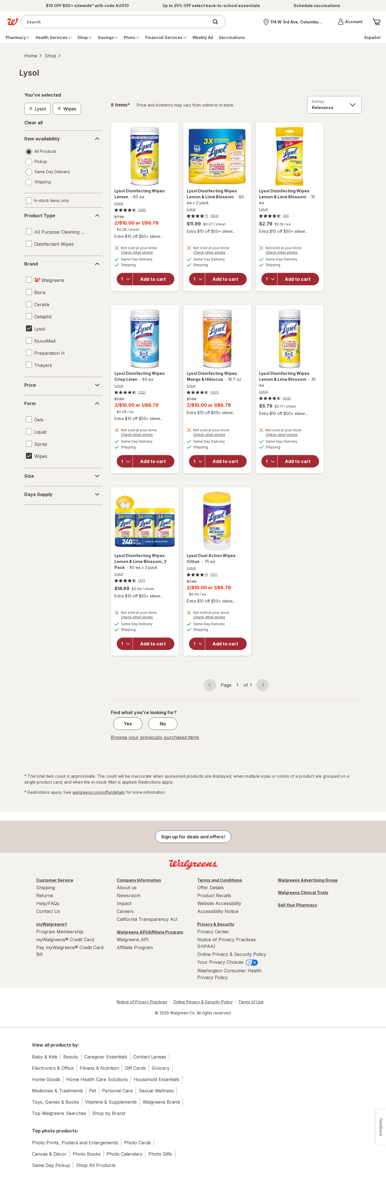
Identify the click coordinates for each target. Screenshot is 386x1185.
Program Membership (59, 931)
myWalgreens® (51, 924)
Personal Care (117, 1090)
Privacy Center (213, 931)
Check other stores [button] (145, 253)
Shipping (45, 887)
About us (126, 887)
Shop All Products (96, 1165)
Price (30, 385)
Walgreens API (133, 939)
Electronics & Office (53, 1068)
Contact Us (48, 911)
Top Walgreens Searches (59, 1113)
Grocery (161, 1068)
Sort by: (318, 101)
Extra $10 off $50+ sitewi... (138, 236)
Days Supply (38, 494)
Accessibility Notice (217, 911)
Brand (31, 264)
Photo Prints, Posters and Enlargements (75, 1142)
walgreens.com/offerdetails (98, 792)
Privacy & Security (215, 924)
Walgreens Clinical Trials (303, 892)
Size (29, 476)
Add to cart (153, 279)
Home (30, 55)
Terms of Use (251, 1001)
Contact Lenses (149, 1057)
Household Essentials (156, 1079)
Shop (50, 55)
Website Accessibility (219, 903)
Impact (124, 903)
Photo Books (87, 1154)
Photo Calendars (124, 1154)
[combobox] (116, 21)
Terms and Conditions (219, 880)
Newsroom (128, 895)
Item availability (42, 139)
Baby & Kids (44, 1057)
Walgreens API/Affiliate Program (150, 932)
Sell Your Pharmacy (297, 905)
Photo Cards (137, 1142)
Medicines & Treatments (57, 1090)
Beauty (70, 1057)
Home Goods (46, 1079)
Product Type (39, 215)
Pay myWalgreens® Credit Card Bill (69, 951)
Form (30, 403)
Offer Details (210, 887)
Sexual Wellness (156, 1090)
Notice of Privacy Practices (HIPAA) (226, 943)
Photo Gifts (160, 1154)
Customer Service (54, 880)
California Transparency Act (147, 919)
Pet (92, 1090)
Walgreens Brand (161, 1102)
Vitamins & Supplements (111, 1102)
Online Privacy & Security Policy (231, 954)
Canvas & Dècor (49, 1154)
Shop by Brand (108, 1113)
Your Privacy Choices (221, 962)
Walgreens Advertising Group (308, 880)
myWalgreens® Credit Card (65, 939)
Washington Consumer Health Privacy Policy (229, 974)
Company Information (139, 880)
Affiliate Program (135, 947)
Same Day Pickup (51, 1165)
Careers (125, 911)
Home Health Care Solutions (97, 1079)
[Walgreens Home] (12, 21)
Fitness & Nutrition (99, 1068)
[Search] (218, 22)
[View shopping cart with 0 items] (376, 22)
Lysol (118, 203)
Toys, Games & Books (55, 1102)
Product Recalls (214, 895)
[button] (350, 22)
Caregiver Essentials (105, 1057)
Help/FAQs (47, 903)
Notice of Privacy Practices (142, 1001)
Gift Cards (135, 1068)
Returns (44, 895)
